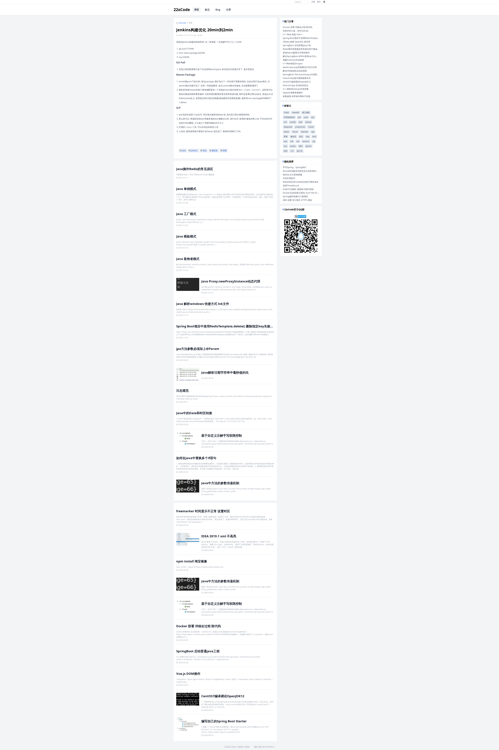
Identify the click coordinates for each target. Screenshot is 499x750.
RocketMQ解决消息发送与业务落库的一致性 (303, 171)
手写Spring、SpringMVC (295, 167)
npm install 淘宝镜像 (191, 561)
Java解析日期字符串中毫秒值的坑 (225, 372)
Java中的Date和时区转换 (194, 413)
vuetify (293, 122)
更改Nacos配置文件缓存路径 (296, 52)
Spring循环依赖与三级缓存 (295, 196)
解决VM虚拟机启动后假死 (295, 70)
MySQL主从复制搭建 (292, 174)
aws (285, 141)
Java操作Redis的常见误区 (194, 169)
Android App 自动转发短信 (295, 85)
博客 (196, 9)
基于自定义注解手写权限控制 (221, 435)
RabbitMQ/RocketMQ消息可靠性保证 (301, 181)
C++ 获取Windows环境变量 (295, 89)
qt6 (299, 117)
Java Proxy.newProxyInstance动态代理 (230, 281)
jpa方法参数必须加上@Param (197, 348)
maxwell (295, 112)
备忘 (207, 9)
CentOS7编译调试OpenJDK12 (222, 696)
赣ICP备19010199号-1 (264, 746)
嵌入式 (299, 151)
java (184, 150)
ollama (308, 122)
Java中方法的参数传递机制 (220, 483)
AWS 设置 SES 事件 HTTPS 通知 (297, 200)
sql (313, 141)
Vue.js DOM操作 (188, 673)
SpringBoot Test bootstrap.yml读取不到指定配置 (306, 74)
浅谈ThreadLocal (291, 185)
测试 (301, 146)
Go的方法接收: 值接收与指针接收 (298, 189)
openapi (304, 131)
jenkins (194, 150)
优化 (204, 150)
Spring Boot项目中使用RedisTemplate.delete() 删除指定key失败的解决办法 (231, 326)
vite (312, 117)
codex (286, 112)
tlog (307, 136)
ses (297, 141)
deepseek (288, 127)
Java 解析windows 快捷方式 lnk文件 (202, 304)
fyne (314, 136)
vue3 (306, 117)
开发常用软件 (289, 178)
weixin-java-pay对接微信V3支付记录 (300, 67)
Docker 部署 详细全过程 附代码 (198, 626)
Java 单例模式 (186, 189)
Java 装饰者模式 (187, 259)
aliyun (286, 131)
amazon (305, 141)
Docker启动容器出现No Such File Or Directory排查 (307, 192)
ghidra (308, 146)
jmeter (293, 146)
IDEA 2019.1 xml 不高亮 (218, 536)
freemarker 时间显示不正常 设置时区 (203, 511)
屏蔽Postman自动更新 (293, 59)
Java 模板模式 (186, 236)
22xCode (182, 9)
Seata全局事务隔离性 (293, 92)
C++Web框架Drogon (293, 63)
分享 (228, 9)
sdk (291, 141)
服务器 (214, 150)
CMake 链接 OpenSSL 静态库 (296, 41)
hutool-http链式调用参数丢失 (297, 78)
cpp (312, 131)
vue (285, 146)
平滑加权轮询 (289, 117)
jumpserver (300, 127)
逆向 (285, 151)
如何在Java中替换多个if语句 (196, 458)
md (285, 122)
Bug (217, 9)
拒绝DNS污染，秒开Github (295, 30)
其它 (319, 2)
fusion (311, 127)
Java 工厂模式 (186, 214)
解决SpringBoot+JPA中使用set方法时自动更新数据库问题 (309, 56)
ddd (300, 122)
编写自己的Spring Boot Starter (224, 721)
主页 (313, 2)
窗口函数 (306, 112)
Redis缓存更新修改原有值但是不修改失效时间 (304, 49)
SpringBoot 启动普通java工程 (198, 651)
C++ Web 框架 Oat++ (293, 34)
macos (295, 131)
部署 (224, 150)
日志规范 (182, 390)
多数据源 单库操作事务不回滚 (296, 96)
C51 (292, 151)
